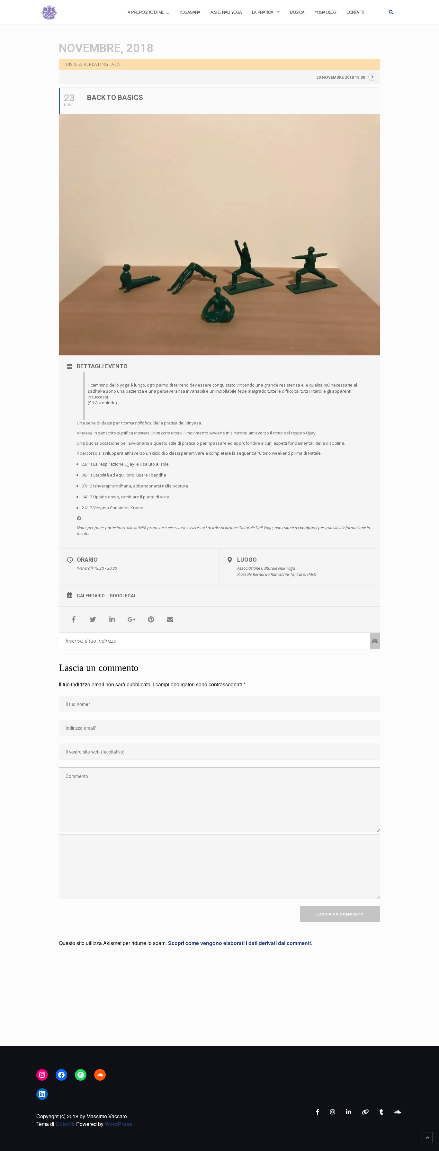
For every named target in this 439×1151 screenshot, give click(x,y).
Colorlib (65, 1124)
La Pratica (262, 12)
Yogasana (189, 12)
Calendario (91, 595)
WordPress (118, 1124)
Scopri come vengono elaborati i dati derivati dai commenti (239, 943)
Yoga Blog (325, 12)
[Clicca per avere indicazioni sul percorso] (375, 641)
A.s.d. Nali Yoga (226, 12)
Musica (297, 12)
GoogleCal (123, 595)
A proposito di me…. (148, 12)
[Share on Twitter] (93, 619)
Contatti (355, 12)
